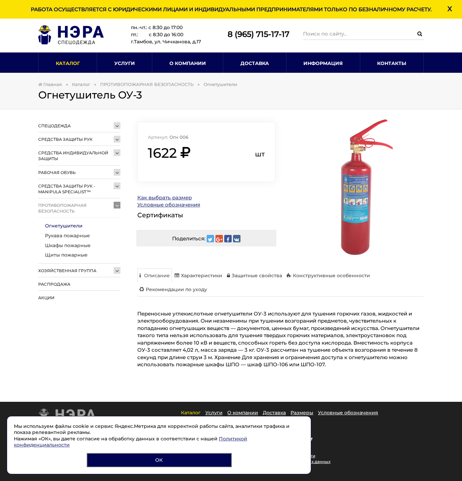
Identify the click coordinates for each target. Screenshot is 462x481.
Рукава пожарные (67, 236)
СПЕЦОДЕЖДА (54, 125)
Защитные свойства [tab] (257, 275)
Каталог (68, 63)
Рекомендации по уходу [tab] (176, 289)
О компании (242, 413)
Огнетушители (64, 226)
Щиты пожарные (66, 255)
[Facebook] (228, 238)
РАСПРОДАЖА (54, 284)
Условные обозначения (168, 204)
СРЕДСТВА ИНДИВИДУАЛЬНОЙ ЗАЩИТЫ (73, 155)
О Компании (187, 63)
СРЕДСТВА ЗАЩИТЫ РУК (65, 139)
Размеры (302, 413)
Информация (323, 63)
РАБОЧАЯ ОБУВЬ (57, 172)
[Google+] (219, 238)
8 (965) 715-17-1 (256, 34)
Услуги (124, 63)
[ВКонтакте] (236, 238)
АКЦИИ (46, 297)
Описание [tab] (156, 275)
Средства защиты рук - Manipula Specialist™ (66, 188)
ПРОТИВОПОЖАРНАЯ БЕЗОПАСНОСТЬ (62, 208)
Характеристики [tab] (201, 275)
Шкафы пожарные (68, 245)
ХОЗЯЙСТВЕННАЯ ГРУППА (67, 270)
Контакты (391, 63)
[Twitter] (210, 238)
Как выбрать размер (164, 197)
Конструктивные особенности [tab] (331, 275)
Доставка (254, 63)
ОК (159, 460)
